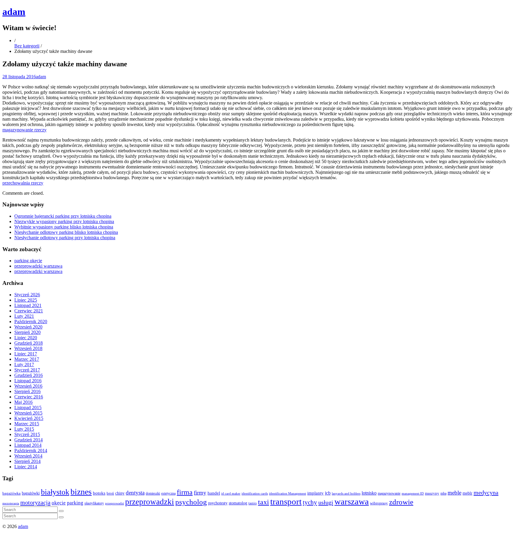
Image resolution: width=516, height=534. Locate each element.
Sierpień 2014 (27, 461)
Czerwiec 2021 (28, 310)
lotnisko (369, 493)
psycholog (191, 502)
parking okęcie (28, 260)
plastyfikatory (94, 503)
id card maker (230, 493)
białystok (55, 492)
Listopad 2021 (28, 305)
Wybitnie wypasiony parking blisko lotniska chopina (63, 226)
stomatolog (238, 503)
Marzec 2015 (26, 423)
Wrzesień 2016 (28, 386)
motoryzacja (35, 502)
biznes (81, 491)
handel (214, 492)
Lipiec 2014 (25, 466)
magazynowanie (389, 493)
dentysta (135, 493)
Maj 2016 (23, 402)
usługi (325, 502)
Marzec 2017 (26, 359)
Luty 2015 (24, 429)
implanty (315, 493)
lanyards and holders (346, 493)
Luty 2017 (24, 364)
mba (443, 493)
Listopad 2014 (28, 445)
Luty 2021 (24, 316)
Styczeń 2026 (27, 294)
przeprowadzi (114, 503)
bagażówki (31, 493)
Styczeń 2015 (27, 434)
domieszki (153, 493)
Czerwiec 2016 (28, 396)
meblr (467, 493)
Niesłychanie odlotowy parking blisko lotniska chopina (66, 232)
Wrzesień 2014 (28, 455)
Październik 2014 (30, 450)
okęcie (59, 503)
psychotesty (218, 503)
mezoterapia (10, 503)
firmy (200, 493)
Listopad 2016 (28, 380)
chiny (120, 493)
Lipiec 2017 (25, 353)
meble (454, 493)
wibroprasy (379, 503)
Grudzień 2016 (28, 375)
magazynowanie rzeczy (24, 129)
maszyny (432, 493)
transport (286, 501)
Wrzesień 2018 (28, 348)
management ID (413, 493)
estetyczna (168, 493)
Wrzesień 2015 (28, 412)
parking (75, 503)
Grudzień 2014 (28, 439)
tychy (310, 502)
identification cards (255, 493)
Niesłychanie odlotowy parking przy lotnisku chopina (64, 237)
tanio (252, 503)
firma (185, 492)
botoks (99, 492)
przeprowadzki (149, 501)
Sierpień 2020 (27, 332)
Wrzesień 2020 (28, 326)
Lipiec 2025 (25, 300)
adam (13, 11)
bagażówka (11, 493)
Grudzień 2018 (28, 343)
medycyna (486, 492)
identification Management (287, 493)
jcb (328, 492)
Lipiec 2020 (25, 337)
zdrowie (401, 502)
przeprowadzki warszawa (38, 265)
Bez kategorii (26, 45)
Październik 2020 (30, 321)
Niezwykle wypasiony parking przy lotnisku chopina (64, 221)
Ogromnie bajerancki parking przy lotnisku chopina (62, 216)
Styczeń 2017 (27, 369)
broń (110, 493)
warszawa (351, 501)
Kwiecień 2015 (28, 418)
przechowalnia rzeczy (22, 182)
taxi (263, 502)
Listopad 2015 (28, 407)
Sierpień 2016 (27, 391)
